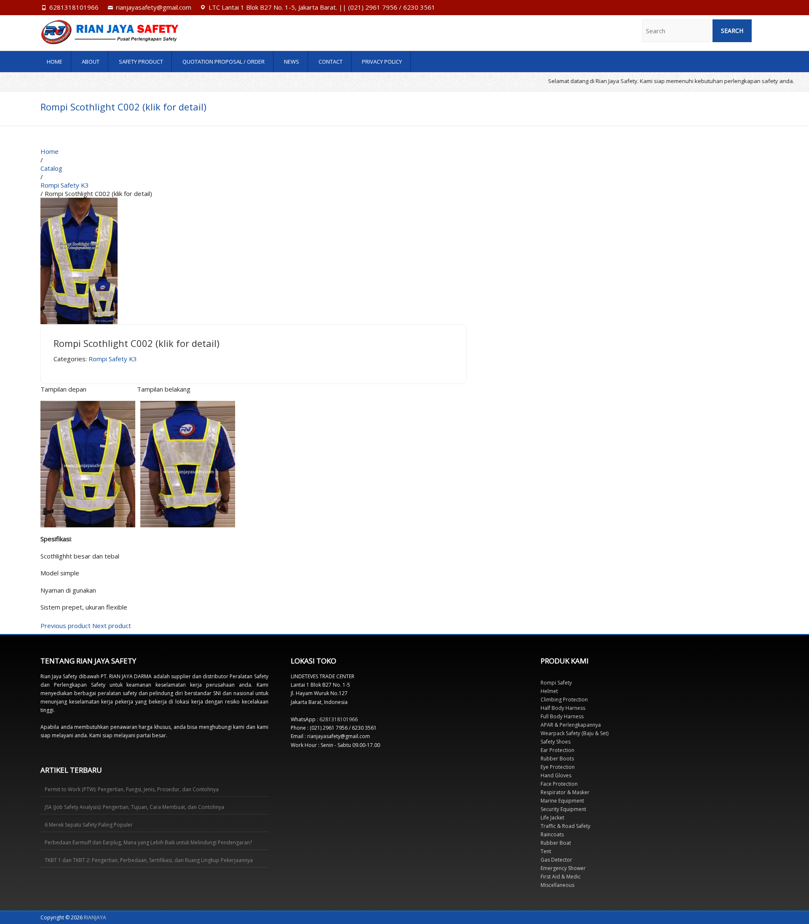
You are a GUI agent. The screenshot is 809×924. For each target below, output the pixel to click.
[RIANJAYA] (149, 32)
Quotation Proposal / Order (223, 61)
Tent (546, 851)
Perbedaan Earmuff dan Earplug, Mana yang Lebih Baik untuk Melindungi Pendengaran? (148, 842)
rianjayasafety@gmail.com (153, 7)
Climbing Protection (564, 699)
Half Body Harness (563, 708)
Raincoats (552, 834)
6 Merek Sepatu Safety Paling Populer (89, 824)
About (90, 61)
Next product (111, 625)
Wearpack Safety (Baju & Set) (574, 733)
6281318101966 (74, 7)
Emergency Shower (563, 868)
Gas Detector (556, 859)
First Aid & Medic (561, 876)
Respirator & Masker (565, 792)
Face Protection (559, 783)
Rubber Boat (556, 842)
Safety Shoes (556, 741)
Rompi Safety (556, 682)
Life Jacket (552, 817)
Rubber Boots (557, 758)
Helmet (549, 691)
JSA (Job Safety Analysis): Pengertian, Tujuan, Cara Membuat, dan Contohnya (134, 807)
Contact (331, 61)
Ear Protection (557, 750)
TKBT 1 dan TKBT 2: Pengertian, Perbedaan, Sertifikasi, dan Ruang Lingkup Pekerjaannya (149, 860)
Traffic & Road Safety (565, 826)
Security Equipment (563, 809)
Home (54, 61)
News (291, 61)
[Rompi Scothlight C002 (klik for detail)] (79, 202)
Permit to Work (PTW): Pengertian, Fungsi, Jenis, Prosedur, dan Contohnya (132, 789)
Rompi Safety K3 (112, 359)
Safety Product (141, 61)
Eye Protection (558, 767)
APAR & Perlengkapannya (571, 724)
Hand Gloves (556, 775)
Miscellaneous (557, 885)
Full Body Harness (562, 716)
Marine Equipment (562, 800)
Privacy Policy (382, 61)
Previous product (65, 625)
